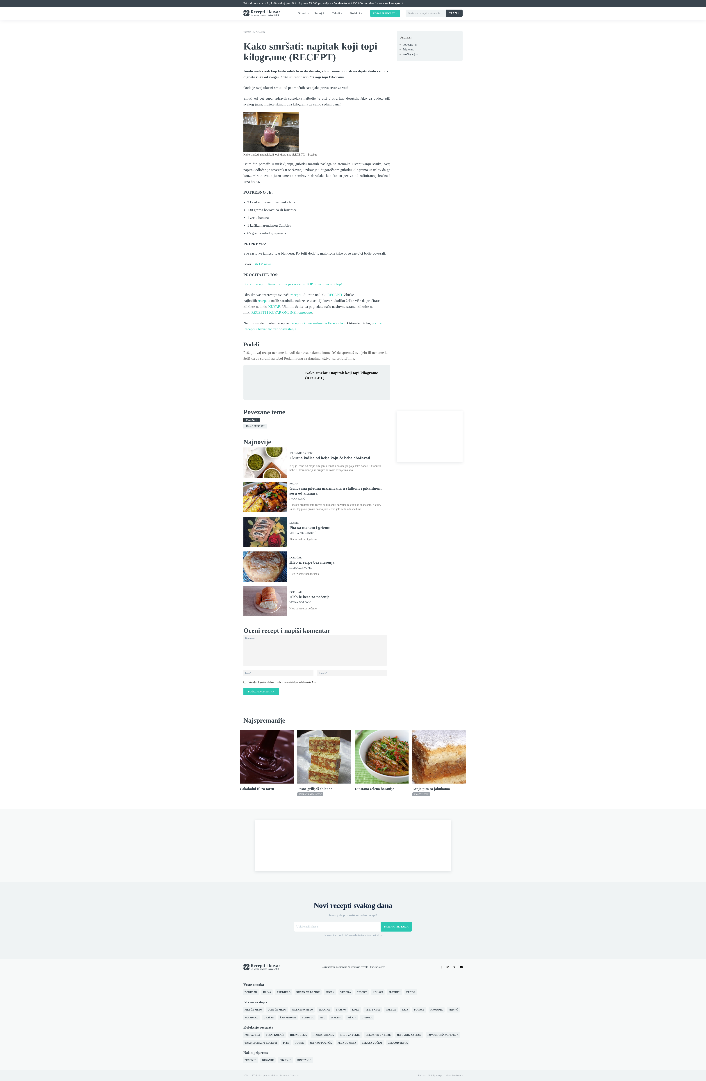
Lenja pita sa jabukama (431, 789)
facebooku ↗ (342, 3)
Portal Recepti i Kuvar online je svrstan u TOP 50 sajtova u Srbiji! (292, 284)
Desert (294, 523)
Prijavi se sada (396, 926)
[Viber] (342, 386)
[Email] (351, 386)
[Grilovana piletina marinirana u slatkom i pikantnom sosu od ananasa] (265, 497)
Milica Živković (300, 568)
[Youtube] (461, 967)
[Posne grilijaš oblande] (324, 757)
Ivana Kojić (297, 499)
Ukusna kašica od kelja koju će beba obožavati (329, 458)
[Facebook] (309, 386)
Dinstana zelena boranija (374, 789)
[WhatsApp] (334, 386)
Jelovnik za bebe (301, 453)
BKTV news (262, 264)
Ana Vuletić (421, 794)
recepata (264, 301)
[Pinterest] (325, 386)
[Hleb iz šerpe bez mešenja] (265, 566)
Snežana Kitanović (310, 794)
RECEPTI (334, 295)
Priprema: (408, 49)
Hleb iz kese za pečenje (309, 597)
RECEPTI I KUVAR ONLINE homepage (281, 312)
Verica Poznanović (302, 533)
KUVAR (274, 306)
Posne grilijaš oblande (314, 789)
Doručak (295, 557)
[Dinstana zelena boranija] (382, 757)
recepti (295, 295)
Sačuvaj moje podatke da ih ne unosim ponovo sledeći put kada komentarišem (281, 682)
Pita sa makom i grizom (309, 527)
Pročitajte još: (410, 54)
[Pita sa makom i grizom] (265, 532)
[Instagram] (447, 967)
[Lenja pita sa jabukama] (439, 757)
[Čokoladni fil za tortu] (267, 757)
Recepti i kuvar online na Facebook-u (317, 323)
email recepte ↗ (393, 3)
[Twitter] (317, 386)
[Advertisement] (430, 436)
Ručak (293, 483)
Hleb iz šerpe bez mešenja (311, 562)
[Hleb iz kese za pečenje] (265, 601)
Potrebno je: (410, 44)
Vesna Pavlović (300, 602)
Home (247, 32)
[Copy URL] (359, 386)
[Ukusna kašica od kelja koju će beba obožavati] (265, 462)
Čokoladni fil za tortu (257, 789)
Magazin (259, 32)
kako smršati (255, 426)
